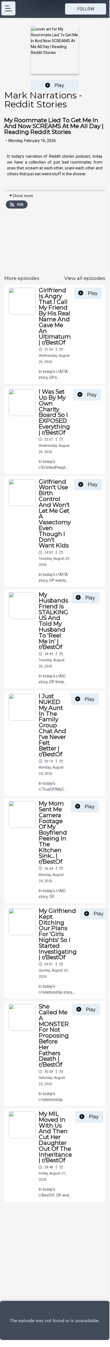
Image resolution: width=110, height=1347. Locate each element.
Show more (23, 195)
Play (59, 85)
